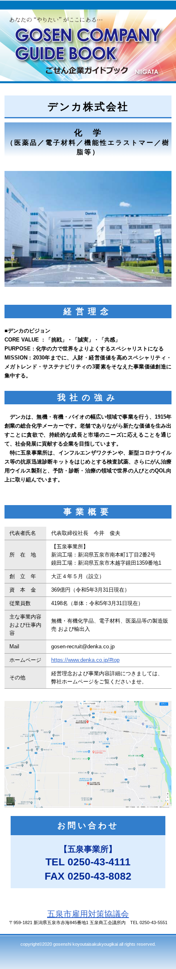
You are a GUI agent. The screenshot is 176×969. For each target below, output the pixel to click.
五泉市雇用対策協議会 (88, 913)
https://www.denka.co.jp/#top (85, 660)
